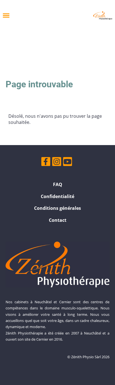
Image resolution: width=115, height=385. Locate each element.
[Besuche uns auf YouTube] (67, 163)
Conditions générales (57, 208)
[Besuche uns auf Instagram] (56, 163)
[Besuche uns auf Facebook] (45, 163)
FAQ (57, 184)
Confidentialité (57, 196)
